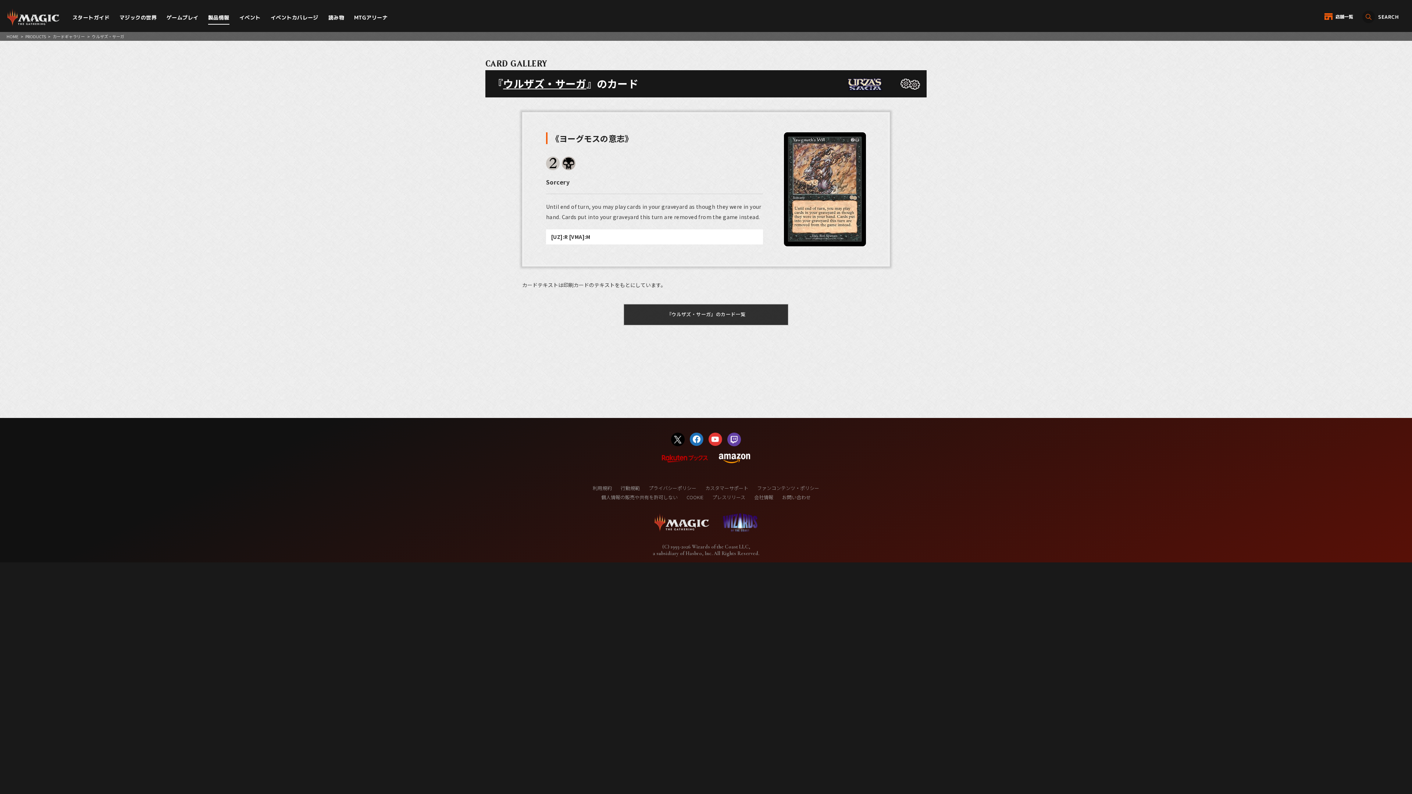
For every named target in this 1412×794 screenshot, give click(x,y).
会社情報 (763, 497)
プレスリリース (728, 497)
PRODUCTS (35, 36)
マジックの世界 (138, 17)
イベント (250, 17)
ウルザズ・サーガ (544, 83)
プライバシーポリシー (672, 487)
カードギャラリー (69, 36)
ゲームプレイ (183, 17)
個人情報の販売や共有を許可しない (639, 497)
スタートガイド (91, 17)
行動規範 (630, 487)
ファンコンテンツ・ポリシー (788, 487)
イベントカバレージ (294, 17)
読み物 (336, 17)
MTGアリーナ (371, 17)
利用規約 (602, 487)
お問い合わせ (796, 497)
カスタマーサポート (726, 487)
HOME (12, 36)
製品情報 (218, 17)
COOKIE (695, 497)
